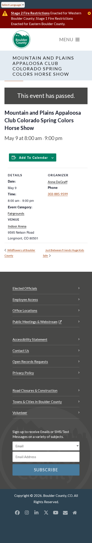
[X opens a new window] (46, 512)
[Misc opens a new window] (65, 512)
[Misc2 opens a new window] (74, 512)
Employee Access (25, 299)
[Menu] (69, 39)
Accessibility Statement (30, 339)
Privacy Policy (23, 373)
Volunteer (20, 413)
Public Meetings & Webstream (35, 322)
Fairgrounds (16, 213)
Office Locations (25, 310)
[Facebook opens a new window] (17, 512)
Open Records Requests (30, 362)
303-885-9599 (58, 194)
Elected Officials (25, 288)
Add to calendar (33, 157)
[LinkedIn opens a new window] (36, 512)
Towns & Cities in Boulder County (37, 402)
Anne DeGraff (57, 182)
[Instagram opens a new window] (26, 512)
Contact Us (21, 351)
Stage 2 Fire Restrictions (30, 13)
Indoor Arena (17, 226)
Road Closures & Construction (35, 390)
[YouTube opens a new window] (55, 512)
